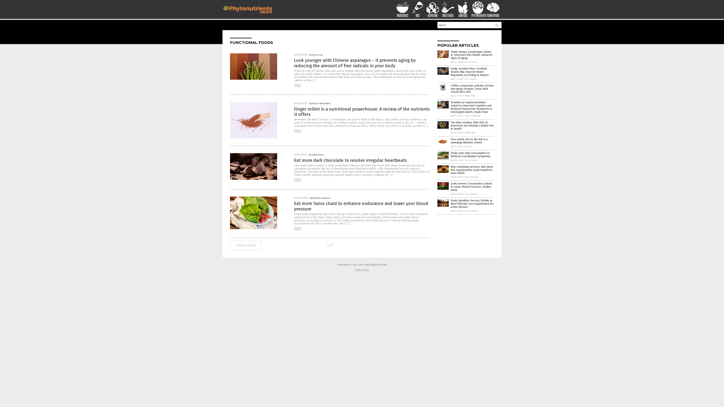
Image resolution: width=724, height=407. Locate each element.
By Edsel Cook (316, 55)
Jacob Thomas (471, 177)
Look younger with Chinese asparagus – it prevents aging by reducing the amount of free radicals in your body (355, 63)
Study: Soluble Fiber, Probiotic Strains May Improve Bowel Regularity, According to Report (470, 72)
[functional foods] (247, 14)
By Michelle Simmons (320, 198)
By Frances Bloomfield (320, 103)
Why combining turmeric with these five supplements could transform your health (472, 170)
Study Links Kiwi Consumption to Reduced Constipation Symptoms (470, 154)
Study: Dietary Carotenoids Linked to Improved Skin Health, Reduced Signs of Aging (471, 55)
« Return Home (245, 245)
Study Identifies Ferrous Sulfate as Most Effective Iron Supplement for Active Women (472, 204)
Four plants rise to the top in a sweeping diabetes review (469, 141)
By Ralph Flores (316, 155)
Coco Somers (471, 62)
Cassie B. (469, 146)
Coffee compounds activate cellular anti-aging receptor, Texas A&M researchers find (472, 89)
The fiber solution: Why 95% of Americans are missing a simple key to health (472, 126)
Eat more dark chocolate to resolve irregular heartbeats (350, 160)
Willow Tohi (470, 96)
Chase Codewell (472, 116)
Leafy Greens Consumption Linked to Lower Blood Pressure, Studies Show (471, 187)
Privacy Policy (362, 270)
